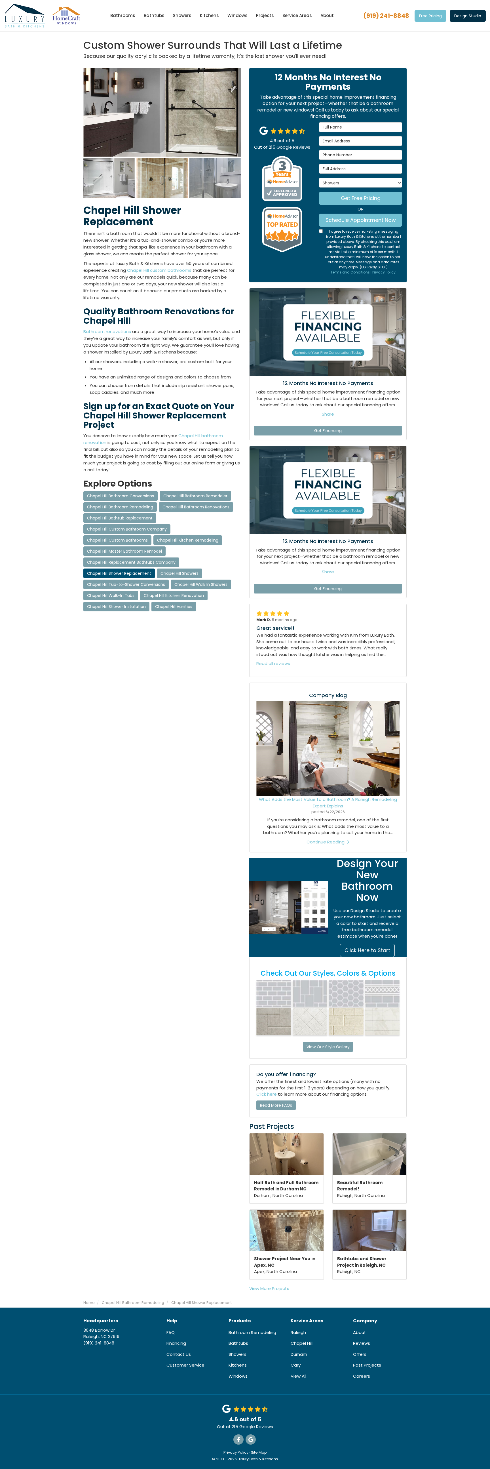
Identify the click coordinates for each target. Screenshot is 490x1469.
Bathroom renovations (107, 331)
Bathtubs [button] (154, 15)
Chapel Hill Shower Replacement (119, 573)
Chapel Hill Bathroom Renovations (195, 507)
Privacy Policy (384, 272)
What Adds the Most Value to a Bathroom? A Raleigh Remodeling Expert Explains (328, 802)
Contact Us (178, 1354)
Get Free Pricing (361, 198)
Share (328, 414)
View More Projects (269, 1288)
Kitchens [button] (209, 15)
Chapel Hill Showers (179, 573)
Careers (361, 1376)
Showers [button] (182, 15)
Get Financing (328, 430)
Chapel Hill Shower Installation (116, 606)
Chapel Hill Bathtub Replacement (120, 518)
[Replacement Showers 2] (162, 178)
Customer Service (185, 1365)
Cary (296, 1365)
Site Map (259, 1452)
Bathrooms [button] (122, 15)
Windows (238, 1376)
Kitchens (238, 1365)
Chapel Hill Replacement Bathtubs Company (131, 562)
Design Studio (467, 16)
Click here (266, 1094)
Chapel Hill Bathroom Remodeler (195, 496)
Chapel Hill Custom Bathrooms (117, 540)
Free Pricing (430, 16)
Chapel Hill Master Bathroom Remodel (124, 551)
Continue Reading (326, 842)
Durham (299, 1354)
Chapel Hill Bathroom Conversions (120, 496)
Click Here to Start (367, 950)
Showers (237, 1354)
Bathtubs (238, 1343)
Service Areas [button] (297, 15)
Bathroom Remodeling (252, 1332)
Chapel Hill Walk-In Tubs (110, 595)
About (359, 1332)
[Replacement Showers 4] (215, 178)
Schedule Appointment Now (361, 220)
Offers (359, 1354)
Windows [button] (237, 15)
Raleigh (298, 1332)
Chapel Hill (301, 1343)
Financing (176, 1343)
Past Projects (367, 1365)
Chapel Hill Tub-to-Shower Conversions (126, 584)
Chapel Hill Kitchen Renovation (174, 595)
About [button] (327, 15)
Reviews (361, 1343)
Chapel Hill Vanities (173, 606)
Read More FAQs (276, 1105)
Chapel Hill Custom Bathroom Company (127, 529)
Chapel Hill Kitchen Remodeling (187, 540)
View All (298, 1376)
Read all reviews (273, 663)
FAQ (170, 1332)
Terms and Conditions (350, 272)
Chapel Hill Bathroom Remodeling (120, 507)
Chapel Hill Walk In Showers (200, 584)
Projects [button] (265, 15)
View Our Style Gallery (328, 1047)
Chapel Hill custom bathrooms (159, 270)
